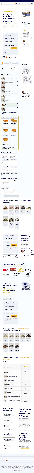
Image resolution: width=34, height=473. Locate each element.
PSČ (2, 182)
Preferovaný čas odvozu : (12, 164)
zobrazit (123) (27, 45)
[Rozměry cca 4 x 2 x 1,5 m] (8, 138)
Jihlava (16, 255)
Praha (4, 254)
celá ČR (17, 257)
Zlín (15, 256)
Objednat (25, 393)
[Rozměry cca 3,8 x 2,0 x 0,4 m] (8, 119)
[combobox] (8, 48)
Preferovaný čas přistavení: (12, 157)
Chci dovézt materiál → (7, 353)
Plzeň (10, 256)
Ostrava (12, 255)
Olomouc (12, 254)
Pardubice (16, 254)
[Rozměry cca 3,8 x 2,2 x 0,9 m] (8, 129)
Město (12, 179)
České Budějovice (8, 254)
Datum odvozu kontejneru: (4, 164)
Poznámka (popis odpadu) (5, 188)
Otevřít (32, 455)
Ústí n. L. (11, 257)
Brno (3, 255)
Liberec (4, 257)
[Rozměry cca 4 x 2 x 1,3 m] (16, 129)
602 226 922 (8, 148)
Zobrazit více (24, 448)
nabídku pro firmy (19, 266)
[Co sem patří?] (17, 76)
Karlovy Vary (5, 256)
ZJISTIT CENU (14, 47)
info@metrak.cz (26, 96)
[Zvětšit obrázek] (4, 79)
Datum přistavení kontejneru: (5, 157)
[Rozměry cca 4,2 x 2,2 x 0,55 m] (16, 119)
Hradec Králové (7, 255)
